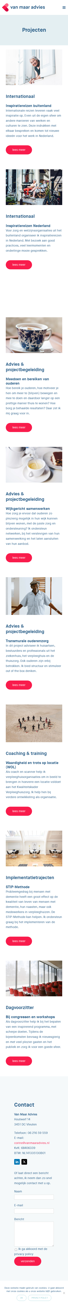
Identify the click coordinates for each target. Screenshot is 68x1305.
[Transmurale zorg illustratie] (34, 579)
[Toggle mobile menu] (64, 7)
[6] (34, 319)
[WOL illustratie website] (34, 706)
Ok (21, 1298)
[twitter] (24, 1162)
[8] (34, 171)
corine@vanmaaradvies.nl (32, 1143)
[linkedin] (17, 1162)
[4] (34, 448)
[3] (34, 832)
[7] (34, 51)
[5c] (34, 962)
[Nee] (64, 1293)
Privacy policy (40, 1298)
